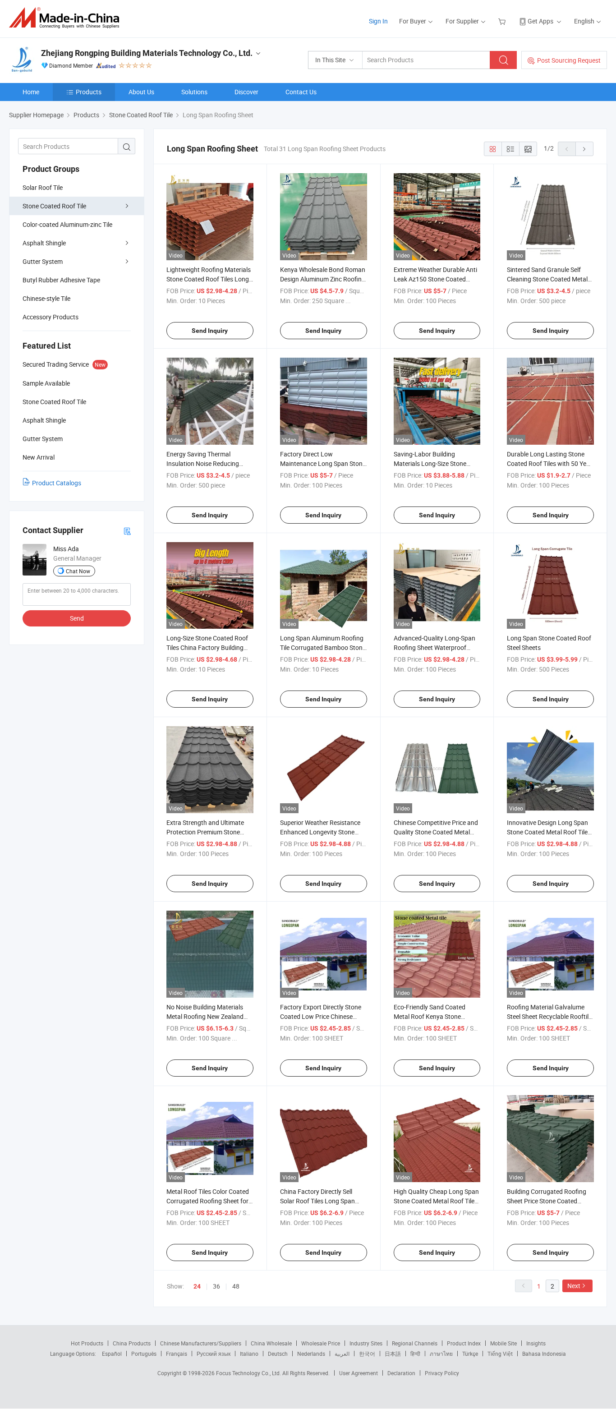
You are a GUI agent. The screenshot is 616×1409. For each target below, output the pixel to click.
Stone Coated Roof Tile (54, 206)
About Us (141, 91)
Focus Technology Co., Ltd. (249, 1373)
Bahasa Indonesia (544, 1353)
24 (197, 1286)
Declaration (401, 1373)
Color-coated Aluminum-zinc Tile (67, 224)
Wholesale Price (320, 1343)
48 (235, 1286)
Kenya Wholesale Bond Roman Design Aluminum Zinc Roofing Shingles (322, 279)
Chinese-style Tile (46, 298)
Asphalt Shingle (44, 243)
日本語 (393, 1353)
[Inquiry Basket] (503, 21)
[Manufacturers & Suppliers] (67, 17)
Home (31, 91)
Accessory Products (50, 317)
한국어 (367, 1353)
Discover (246, 91)
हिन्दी (415, 1353)
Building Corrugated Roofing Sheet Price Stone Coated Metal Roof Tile (546, 1201)
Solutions (194, 91)
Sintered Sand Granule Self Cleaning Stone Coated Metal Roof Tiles (547, 279)
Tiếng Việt (500, 1353)
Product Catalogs (56, 483)
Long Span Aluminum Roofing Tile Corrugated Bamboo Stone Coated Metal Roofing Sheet (323, 647)
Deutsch (278, 1353)
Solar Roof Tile (43, 187)
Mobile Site (503, 1343)
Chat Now (78, 571)
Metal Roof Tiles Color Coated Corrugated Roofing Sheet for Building (207, 1201)
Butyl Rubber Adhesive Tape (61, 280)
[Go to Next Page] (584, 149)
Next (573, 1285)
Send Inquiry (210, 330)
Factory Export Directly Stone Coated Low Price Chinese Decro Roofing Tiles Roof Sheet (323, 1016)
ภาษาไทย (441, 1353)
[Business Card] (127, 531)
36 (216, 1286)
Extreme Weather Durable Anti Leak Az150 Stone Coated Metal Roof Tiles (435, 279)
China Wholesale (271, 1343)
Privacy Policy (442, 1373)
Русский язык (213, 1353)
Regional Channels (414, 1343)
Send (77, 618)
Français (176, 1353)
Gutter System (43, 261)
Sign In (378, 21)
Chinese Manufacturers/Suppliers (200, 1343)
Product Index (464, 1343)
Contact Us (301, 91)
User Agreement (358, 1373)
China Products (132, 1343)
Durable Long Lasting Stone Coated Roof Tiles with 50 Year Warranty (549, 463)
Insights (536, 1343)
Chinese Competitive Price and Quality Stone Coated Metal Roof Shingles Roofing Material (437, 832)
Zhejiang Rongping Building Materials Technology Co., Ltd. (147, 53)
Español (112, 1353)
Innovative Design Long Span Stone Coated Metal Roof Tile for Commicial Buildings (547, 832)
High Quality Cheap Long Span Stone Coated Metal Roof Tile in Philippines (436, 1201)
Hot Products (87, 1343)
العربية (342, 1353)
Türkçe (470, 1353)
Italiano (249, 1353)
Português (143, 1353)
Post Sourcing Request (569, 60)
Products (88, 91)
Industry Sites (365, 1343)
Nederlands (311, 1353)
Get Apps (540, 21)
